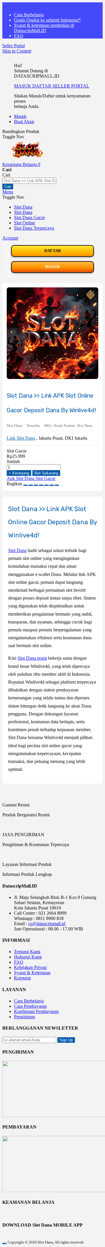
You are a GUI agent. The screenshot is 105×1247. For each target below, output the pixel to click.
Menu (7, 191)
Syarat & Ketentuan (32, 972)
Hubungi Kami (28, 956)
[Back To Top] (4, 1243)
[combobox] (29, 181)
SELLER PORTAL (70, 85)
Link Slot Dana (21, 438)
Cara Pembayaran (30, 1006)
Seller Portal (13, 45)
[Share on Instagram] (47, 483)
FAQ (18, 35)
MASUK (23, 85)
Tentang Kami (27, 951)
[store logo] (27, 159)
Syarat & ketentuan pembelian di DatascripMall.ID (44, 28)
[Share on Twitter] (36, 483)
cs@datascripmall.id (46, 923)
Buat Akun (24, 121)
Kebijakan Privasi (30, 967)
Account (10, 237)
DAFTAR (42, 85)
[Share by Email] (52, 483)
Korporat (22, 977)
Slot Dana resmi (32, 658)
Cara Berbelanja (29, 14)
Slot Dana (17, 550)
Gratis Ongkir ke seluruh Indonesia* (47, 20)
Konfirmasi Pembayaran (36, 1011)
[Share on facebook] (31, 483)
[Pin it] (41, 483)
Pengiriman (24, 1016)
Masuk (20, 116)
